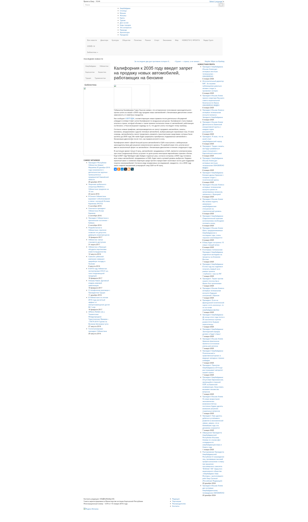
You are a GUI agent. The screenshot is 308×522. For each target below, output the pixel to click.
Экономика (167, 40)
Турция (88, 78)
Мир (176, 40)
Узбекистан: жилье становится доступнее (97, 240)
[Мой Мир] (122, 169)
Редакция (176, 499)
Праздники (124, 34)
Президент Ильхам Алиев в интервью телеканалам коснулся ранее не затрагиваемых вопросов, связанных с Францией (213, 189)
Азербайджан (125, 8)
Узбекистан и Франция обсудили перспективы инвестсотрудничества (97, 249)
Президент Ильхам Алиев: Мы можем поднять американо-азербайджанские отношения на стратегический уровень (212, 205)
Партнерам (176, 501)
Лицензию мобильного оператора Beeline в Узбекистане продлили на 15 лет (98, 188)
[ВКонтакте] (115, 169)
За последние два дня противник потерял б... (141, 61)
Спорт (156, 40)
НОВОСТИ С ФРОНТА (191, 40)
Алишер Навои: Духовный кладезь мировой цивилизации (98, 283)
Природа (123, 30)
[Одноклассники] (118, 169)
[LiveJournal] (132, 169)
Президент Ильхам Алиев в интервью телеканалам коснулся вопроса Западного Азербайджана (213, 113)
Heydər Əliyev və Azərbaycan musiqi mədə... (210, 61)
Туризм (122, 20)
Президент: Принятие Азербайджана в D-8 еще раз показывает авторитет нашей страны (212, 369)
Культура (115, 40)
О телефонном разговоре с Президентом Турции (99, 291)
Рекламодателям (179, 503)
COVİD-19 (91, 46)
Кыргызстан (90, 72)
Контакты (175, 506)
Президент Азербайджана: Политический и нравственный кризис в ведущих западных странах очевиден (213, 355)
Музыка (123, 13)
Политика (137, 40)
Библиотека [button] (92, 52)
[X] (125, 169)
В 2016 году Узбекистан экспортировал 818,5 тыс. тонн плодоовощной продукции (98, 272)
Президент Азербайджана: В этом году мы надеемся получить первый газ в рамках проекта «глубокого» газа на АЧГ (212, 269)
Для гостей (124, 22)
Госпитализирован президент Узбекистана (97, 329)
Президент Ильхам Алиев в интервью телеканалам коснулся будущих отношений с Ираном (213, 292)
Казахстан (102, 72)
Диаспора (104, 40)
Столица (123, 10)
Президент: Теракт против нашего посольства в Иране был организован (212, 280)
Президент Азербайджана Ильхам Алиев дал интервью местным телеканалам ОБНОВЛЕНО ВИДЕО (213, 163)
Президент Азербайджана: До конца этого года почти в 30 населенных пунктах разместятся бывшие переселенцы (213, 319)
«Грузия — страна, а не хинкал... (176, 61)
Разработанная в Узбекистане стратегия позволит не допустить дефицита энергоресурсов (98, 231)
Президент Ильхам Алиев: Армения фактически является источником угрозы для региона (212, 342)
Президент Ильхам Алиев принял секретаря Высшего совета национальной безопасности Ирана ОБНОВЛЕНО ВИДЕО (213, 100)
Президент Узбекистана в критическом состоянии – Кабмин (98, 220)
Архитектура (125, 32)
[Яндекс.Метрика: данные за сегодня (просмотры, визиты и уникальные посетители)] (91, 509)
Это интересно (126, 27)
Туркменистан (100, 78)
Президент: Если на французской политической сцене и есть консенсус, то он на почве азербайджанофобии (213, 305)
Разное (148, 40)
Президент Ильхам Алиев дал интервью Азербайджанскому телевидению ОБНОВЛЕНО (213, 489)
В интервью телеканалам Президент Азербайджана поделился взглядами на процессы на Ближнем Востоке (212, 254)
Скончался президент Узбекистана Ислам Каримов (97, 210)
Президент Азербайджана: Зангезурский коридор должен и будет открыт (212, 331)
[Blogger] (128, 169)
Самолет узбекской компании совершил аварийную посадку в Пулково (96, 260)
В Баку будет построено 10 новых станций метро (213, 243)
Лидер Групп (208, 40)
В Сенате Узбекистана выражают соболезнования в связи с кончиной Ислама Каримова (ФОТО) (99, 200)
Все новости (92, 40)
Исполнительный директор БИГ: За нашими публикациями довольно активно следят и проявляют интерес (213, 86)
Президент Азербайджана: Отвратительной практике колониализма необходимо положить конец (213, 219)
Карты (122, 18)
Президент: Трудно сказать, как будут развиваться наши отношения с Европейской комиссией (213, 149)
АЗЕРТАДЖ (129, 118)
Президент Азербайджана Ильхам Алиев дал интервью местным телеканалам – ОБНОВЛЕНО (212, 71)
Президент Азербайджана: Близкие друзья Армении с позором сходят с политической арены (213, 176)
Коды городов (125, 25)
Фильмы (123, 15)
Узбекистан (104, 66)
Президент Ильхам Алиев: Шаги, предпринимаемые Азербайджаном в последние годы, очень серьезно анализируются (212, 233)
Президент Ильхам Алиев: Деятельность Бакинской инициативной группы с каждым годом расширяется (212, 127)
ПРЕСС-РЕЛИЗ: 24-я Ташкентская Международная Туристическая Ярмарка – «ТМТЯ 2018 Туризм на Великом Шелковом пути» (98, 318)
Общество (126, 40)
